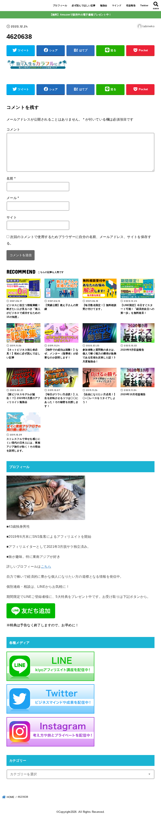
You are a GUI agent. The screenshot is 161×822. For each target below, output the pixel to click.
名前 (11, 178)
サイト (11, 217)
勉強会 (103, 5)
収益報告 (131, 5)
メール (12, 198)
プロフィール (60, 5)
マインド (116, 5)
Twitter (144, 5)
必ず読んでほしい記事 (83, 5)
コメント (13, 129)
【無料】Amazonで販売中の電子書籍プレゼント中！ (81, 14)
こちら (46, 566)
